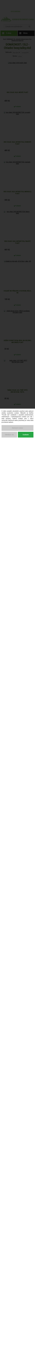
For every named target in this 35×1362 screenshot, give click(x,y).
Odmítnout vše (9, 435)
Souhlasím (26, 435)
